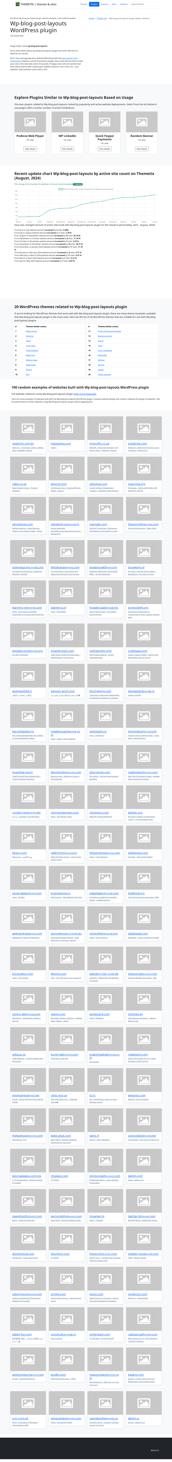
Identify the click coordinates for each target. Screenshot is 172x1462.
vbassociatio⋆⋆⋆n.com (142, 974)
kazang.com (136, 1375)
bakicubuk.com (61, 1135)
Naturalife (102, 355)
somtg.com (58, 1294)
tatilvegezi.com (138, 853)
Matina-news (31, 360)
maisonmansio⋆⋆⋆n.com (104, 1376)
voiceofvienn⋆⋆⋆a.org (103, 933)
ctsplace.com (59, 1176)
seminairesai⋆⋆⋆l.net (25, 1095)
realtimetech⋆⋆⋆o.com (143, 772)
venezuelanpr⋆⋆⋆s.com (66, 1418)
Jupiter (101, 369)
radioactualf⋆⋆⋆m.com (142, 1334)
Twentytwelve (32, 350)
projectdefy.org (138, 607)
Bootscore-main (105, 336)
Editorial (29, 336)
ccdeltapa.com (137, 651)
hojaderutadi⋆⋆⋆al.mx (103, 607)
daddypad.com (138, 933)
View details (30, 149)
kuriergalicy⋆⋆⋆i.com (64, 1054)
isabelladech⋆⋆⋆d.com (104, 893)
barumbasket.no (23, 731)
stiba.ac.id (18, 1054)
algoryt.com (59, 484)
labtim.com (135, 1176)
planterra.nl (58, 607)
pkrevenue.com (22, 524)
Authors (104, 4)
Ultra (100, 345)
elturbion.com (60, 1254)
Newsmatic (31, 365)
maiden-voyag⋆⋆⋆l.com (143, 1254)
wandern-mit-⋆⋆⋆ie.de (103, 974)
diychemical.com (23, 1254)
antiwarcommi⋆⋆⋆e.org (27, 651)
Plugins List (102, 18)
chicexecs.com (99, 812)
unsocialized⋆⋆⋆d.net (142, 1135)
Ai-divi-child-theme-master (109, 331)
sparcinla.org (136, 484)
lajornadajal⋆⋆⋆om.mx (26, 1176)
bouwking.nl (136, 567)
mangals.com (98, 524)
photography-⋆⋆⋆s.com (104, 1176)
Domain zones (154, 1445)
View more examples (85, 393)
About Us (155, 1450)
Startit (100, 341)
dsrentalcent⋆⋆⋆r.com (142, 731)
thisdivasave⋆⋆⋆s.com (65, 567)
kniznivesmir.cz (60, 893)
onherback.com (99, 1334)
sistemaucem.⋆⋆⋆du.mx (27, 567)
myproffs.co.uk (99, 443)
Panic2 (29, 369)
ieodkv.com (58, 1375)
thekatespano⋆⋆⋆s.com (27, 1135)
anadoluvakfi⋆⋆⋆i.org (103, 567)
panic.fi (94, 1135)
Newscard (30, 355)
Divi (27, 374)
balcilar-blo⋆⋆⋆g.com (141, 1216)
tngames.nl (96, 1216)
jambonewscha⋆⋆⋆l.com (28, 1375)
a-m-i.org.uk (20, 1418)
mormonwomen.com (65, 812)
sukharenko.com (100, 651)
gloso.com (96, 1294)
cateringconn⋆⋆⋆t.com (27, 1294)
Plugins (94, 4)
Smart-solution (104, 374)
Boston (101, 365)
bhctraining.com (100, 691)
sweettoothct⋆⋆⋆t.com (27, 1216)
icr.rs (92, 1095)
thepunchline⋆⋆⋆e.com (143, 524)
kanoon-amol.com (63, 691)
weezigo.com (136, 1095)
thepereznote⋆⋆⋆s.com (104, 853)
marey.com (58, 1014)
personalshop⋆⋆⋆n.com (66, 1216)
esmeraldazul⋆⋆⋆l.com (27, 893)
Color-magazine (105, 350)
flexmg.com (58, 974)
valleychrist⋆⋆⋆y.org (64, 853)
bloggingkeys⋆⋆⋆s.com (66, 772)
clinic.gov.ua (59, 1095)
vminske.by (135, 1014)
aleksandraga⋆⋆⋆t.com (27, 933)
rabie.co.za (19, 484)
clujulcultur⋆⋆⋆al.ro (63, 1334)
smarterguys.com (62, 651)
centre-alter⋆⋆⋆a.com (26, 1014)
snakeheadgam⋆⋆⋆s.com (104, 1056)
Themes (83, 4)
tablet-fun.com (22, 1334)
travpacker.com (61, 443)
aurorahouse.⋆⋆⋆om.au (66, 933)
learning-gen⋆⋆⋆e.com (27, 607)
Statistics (124, 4)
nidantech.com (138, 1054)
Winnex (101, 360)
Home (91, 18)
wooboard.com (99, 1014)
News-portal (31, 331)
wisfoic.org (135, 812)
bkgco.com (19, 853)
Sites (114, 4)
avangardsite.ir (22, 691)
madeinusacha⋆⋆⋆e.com (65, 733)
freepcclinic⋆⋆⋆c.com (103, 1254)
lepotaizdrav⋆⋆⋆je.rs (141, 691)
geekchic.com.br (23, 443)
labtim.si (133, 1418)
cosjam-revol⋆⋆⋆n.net (26, 812)
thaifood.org (136, 893)
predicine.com (137, 443)
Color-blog (30, 345)
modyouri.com (137, 1294)
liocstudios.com (22, 974)
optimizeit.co (97, 731)
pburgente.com (99, 772)
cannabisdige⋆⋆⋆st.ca (103, 1418)
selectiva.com (98, 484)
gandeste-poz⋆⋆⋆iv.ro (65, 524)
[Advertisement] (125, 40)
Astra (28, 341)
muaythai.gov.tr (22, 772)
